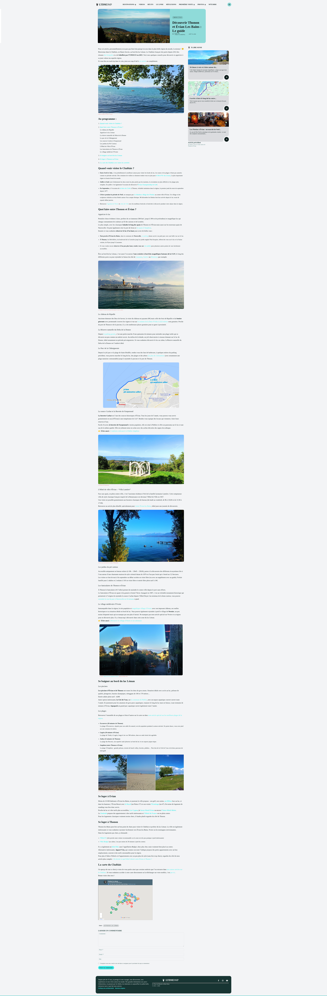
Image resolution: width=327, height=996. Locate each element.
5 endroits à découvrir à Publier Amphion (124, 431)
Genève (145, 257)
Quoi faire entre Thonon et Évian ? (111, 127)
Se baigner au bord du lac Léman (111, 155)
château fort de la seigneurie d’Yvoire (110, 676)
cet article (142, 61)
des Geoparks (108, 55)
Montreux (154, 257)
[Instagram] (222, 980)
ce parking (145, 236)
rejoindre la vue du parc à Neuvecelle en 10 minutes (116, 599)
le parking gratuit (109, 334)
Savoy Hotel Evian (147, 810)
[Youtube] (227, 980)
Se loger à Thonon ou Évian (109, 159)
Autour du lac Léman (111, 925)
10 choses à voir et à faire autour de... (203, 67)
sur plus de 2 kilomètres (156, 356)
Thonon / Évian (177, 17)
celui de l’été (124, 204)
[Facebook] (218, 980)
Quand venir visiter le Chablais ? (111, 123)
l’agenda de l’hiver (112, 204)
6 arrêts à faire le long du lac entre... (203, 98)
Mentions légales (120, 988)
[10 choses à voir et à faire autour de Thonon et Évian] (208, 57)
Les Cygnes (134, 810)
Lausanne (139, 257)
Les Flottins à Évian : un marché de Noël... (205, 129)
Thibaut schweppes (180, 34)
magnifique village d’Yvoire (142, 608)
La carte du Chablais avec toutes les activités (114, 163)
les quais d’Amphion (144, 228)
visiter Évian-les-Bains (143, 506)
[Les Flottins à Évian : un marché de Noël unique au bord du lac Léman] (208, 119)
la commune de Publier (139, 700)
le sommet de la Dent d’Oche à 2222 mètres (153, 321)
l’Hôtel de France (150, 813)
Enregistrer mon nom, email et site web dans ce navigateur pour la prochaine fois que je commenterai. (125, 963)
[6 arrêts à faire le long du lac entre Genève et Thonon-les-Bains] (208, 88)
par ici (172, 872)
